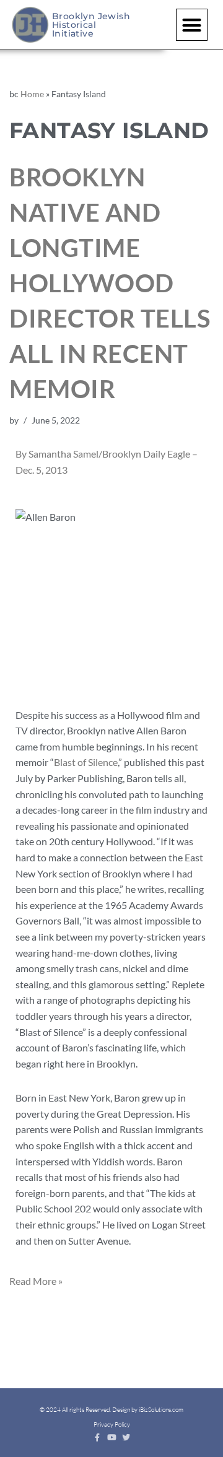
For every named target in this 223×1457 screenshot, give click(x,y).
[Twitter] (126, 1437)
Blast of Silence (86, 762)
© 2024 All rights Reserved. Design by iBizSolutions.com (111, 1410)
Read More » (36, 1281)
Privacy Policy (112, 1424)
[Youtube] (112, 1437)
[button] (192, 25)
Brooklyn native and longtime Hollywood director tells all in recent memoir (109, 283)
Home (32, 94)
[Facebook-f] (98, 1437)
